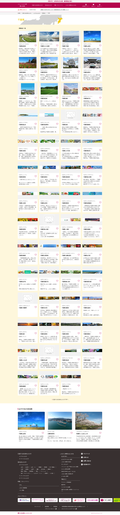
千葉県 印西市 (65, 333)
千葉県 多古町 (43, 386)
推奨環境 (47, 506)
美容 (37, 471)
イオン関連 (21, 490)
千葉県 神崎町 (22, 98)
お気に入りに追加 (36, 45)
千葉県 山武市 (86, 46)
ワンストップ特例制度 (66, 482)
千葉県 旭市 (22, 333)
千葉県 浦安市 (43, 177)
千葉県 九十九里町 (45, 46)
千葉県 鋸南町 (22, 386)
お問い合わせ (87, 461)
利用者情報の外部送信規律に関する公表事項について (73, 506)
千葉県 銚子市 (86, 98)
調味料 (49, 469)
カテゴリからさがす (23, 464)
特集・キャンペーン (58, 5)
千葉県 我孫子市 (44, 281)
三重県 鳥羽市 (51, 433)
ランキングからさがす (24, 475)
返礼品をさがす (48, 5)
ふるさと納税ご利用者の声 (67, 473)
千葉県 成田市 (86, 72)
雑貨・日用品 (24, 471)
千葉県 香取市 (86, 333)
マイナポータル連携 (65, 487)
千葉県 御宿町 (22, 255)
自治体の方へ (87, 464)
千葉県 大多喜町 (66, 72)
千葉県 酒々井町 (44, 229)
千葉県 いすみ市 (23, 360)
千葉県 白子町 (86, 255)
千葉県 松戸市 (22, 281)
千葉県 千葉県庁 (23, 307)
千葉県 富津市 (22, 177)
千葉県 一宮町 (65, 229)
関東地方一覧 (22, 28)
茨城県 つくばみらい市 (82, 433)
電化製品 (31, 471)
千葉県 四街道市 (66, 177)
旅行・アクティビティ (26, 473)
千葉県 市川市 (43, 307)
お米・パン (33, 467)
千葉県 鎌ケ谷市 (66, 281)
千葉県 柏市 (65, 124)
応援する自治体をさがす (37, 5)
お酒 (22, 469)
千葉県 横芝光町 (87, 281)
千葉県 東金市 (65, 386)
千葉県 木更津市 (44, 255)
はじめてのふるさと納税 (66, 459)
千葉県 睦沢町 (22, 46)
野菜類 (45, 467)
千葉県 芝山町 (43, 360)
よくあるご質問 (64, 476)
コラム (20, 484)
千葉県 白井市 (43, 203)
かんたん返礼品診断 (65, 469)
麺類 (38, 469)
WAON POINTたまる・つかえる (68, 471)
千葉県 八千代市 (66, 150)
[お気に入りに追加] (36, 45)
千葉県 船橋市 (22, 72)
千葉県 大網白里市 (66, 255)
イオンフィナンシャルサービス (68, 508)
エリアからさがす (23, 456)
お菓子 (32, 469)
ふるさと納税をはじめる (70, 5)
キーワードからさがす (24, 458)
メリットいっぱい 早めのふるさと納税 (69, 466)
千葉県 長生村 (65, 360)
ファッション (43, 471)
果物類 (40, 467)
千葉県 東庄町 (43, 98)
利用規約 (55, 506)
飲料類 (26, 469)
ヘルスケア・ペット (37, 473)
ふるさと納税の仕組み (66, 461)
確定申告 (63, 484)
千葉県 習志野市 (44, 124)
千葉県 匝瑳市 (22, 229)
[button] (102, 500)
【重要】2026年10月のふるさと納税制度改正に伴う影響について (54, 9)
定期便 (46, 473)
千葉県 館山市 (22, 124)
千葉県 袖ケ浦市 (87, 177)
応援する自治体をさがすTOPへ (60, 399)
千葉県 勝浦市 (86, 124)
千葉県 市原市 (22, 150)
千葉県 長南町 (86, 360)
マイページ (86, 453)
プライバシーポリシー (50, 508)
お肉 (22, 467)
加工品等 (43, 469)
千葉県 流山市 (43, 150)
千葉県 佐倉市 (86, 307)
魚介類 (26, 467)
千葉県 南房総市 (87, 203)
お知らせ (85, 457)
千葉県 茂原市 (65, 307)
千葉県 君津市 (43, 333)
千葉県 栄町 (65, 98)
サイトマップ (37, 506)
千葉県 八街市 (22, 203)
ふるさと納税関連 (23, 487)
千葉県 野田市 (43, 72)
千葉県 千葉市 (65, 46)
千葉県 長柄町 (86, 229)
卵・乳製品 (52, 467)
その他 (51, 473)
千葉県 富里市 (65, 203)
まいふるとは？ (64, 464)
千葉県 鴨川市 (86, 150)
